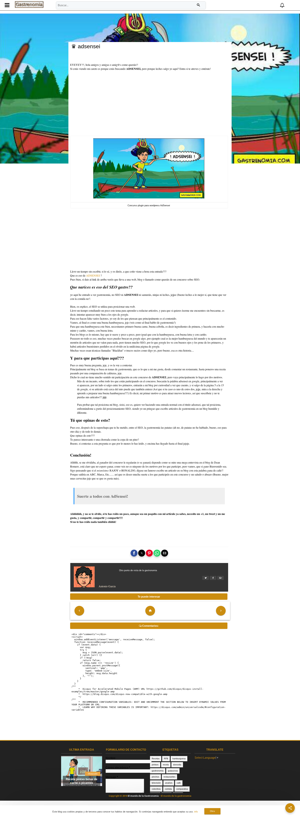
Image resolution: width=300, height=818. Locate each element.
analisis (168, 783)
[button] (259, 5)
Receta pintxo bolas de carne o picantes (81, 781)
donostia (177, 764)
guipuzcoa (173, 771)
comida (168, 789)
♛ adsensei (85, 46)
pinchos (155, 777)
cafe (179, 783)
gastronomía (158, 771)
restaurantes (169, 777)
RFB (166, 758)
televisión (156, 783)
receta (166, 764)
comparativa (182, 789)
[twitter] (205, 578)
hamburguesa (179, 758)
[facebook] (213, 578)
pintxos (155, 764)
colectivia (156, 789)
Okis (212, 811)
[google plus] (220, 578)
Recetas (156, 758)
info (196, 811)
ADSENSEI (93, 275)
